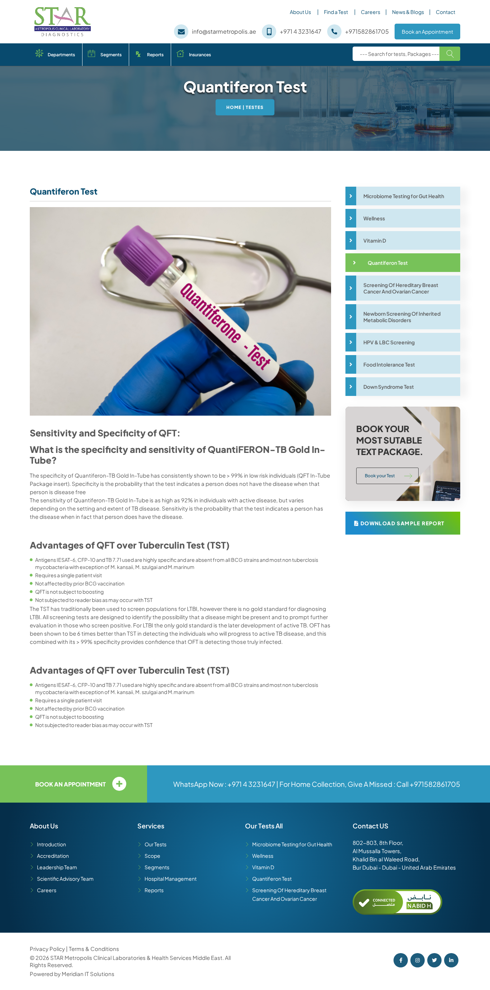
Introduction (51, 844)
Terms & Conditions (94, 948)
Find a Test (338, 12)
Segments (111, 54)
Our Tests (155, 844)
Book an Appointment (427, 31)
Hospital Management (171, 878)
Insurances (200, 54)
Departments (61, 54)
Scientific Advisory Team (65, 878)
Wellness (262, 855)
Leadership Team (57, 867)
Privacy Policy (48, 948)
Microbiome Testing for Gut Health (292, 844)
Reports (155, 54)
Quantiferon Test (272, 878)
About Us (302, 12)
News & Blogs (408, 12)
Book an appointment (70, 784)
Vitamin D (263, 867)
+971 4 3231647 (251, 784)
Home (233, 107)
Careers (370, 12)
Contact (445, 12)
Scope (152, 855)
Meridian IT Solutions (88, 973)
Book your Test (380, 475)
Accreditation (53, 855)
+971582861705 (435, 784)
